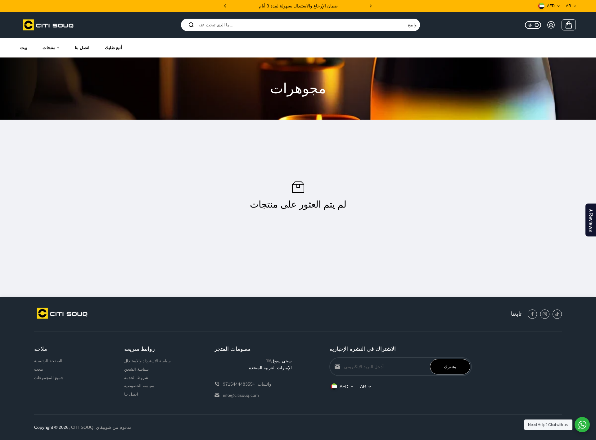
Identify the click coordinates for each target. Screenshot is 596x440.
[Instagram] (544, 314)
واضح (412, 25)
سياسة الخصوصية (139, 385)
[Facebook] (532, 314)
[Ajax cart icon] (569, 24)
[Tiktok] (557, 314)
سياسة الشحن (136, 369)
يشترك (450, 366)
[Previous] (226, 6)
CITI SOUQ (82, 427)
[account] (551, 25)
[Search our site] (191, 24)
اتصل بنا (131, 394)
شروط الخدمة (136, 377)
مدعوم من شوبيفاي (114, 427)
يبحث (38, 369)
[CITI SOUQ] (48, 25)
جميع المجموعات (48, 377)
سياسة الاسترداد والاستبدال (147, 361)
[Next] (370, 6)
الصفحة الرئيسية (48, 361)
